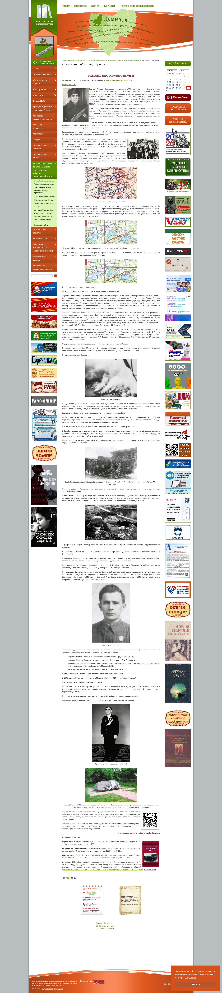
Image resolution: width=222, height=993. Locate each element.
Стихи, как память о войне (42, 220)
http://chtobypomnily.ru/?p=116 (118, 80)
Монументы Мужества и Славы (44, 210)
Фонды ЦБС (39, 101)
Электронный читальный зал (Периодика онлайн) (43, 247)
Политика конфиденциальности (136, 5)
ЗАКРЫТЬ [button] (195, 984)
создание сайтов (47, 989)
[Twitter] (66, 878)
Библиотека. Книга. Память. (43, 216)
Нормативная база (42, 74)
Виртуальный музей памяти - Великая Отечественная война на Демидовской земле (95, 60)
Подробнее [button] (190, 978)
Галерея (36, 139)
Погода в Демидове (104, 923)
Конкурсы (38, 133)
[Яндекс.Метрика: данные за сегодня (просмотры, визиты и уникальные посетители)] (86, 981)
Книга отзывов (40, 238)
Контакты (109, 5)
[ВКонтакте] (64, 878)
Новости (95, 5)
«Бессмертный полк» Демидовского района (41, 224)
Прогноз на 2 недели (105, 928)
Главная (66, 5)
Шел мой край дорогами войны (44, 181)
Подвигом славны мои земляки (44, 184)
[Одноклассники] (69, 878)
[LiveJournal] (74, 878)
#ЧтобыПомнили (69, 85)
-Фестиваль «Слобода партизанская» (41, 192)
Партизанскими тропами (131, 60)
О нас (35, 68)
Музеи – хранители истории (43, 213)
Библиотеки (80, 5)
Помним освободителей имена (44, 204)
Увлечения (38, 95)
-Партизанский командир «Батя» (44, 196)
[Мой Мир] (72, 878)
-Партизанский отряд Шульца (43, 200)
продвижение (58, 989)
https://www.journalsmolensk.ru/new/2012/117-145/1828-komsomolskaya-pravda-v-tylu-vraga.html (103, 870)
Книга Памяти (38, 207)
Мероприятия (39, 89)
